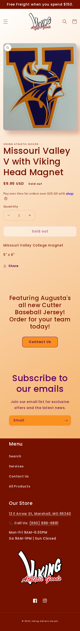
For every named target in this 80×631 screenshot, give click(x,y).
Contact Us (40, 341)
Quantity (10, 206)
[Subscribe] (66, 420)
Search (15, 456)
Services (16, 466)
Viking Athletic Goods (45, 621)
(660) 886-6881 (43, 523)
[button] (5, 22)
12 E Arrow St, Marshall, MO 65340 (40, 513)
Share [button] (13, 266)
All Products (19, 486)
